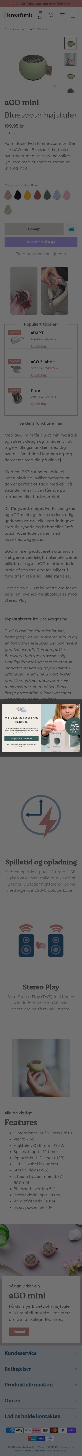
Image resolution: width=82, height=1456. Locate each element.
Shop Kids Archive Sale (21, 738)
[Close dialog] (77, 706)
